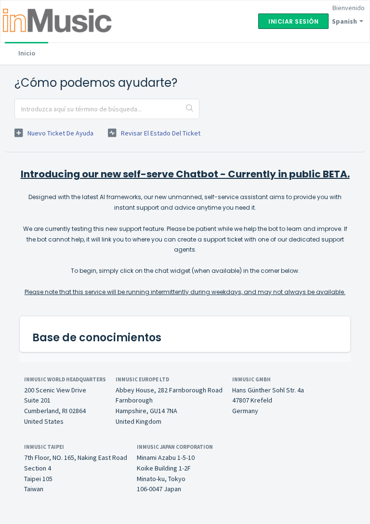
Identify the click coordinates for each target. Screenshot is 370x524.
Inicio (26, 53)
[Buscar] (190, 109)
